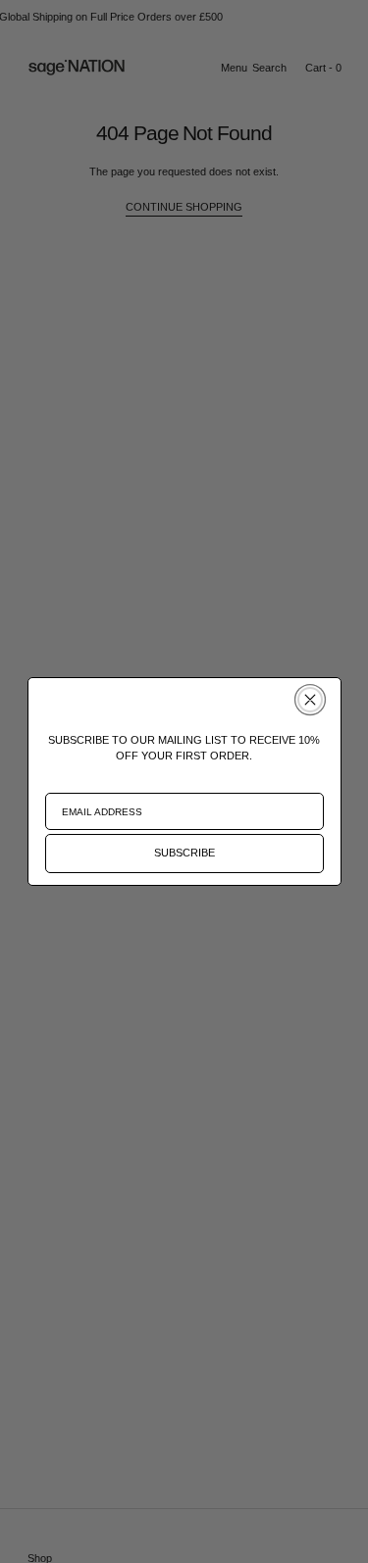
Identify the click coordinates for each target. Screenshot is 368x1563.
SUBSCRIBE (184, 852)
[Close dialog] (310, 699)
